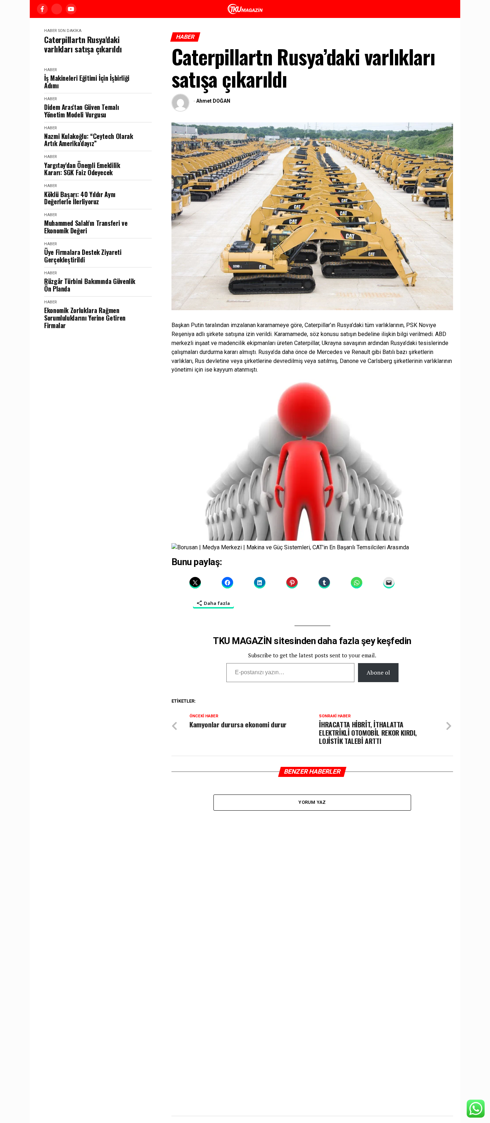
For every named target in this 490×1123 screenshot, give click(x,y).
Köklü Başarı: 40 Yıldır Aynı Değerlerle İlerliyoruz (80, 198)
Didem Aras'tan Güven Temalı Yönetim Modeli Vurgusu (81, 110)
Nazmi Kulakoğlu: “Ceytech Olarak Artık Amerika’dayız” (88, 139)
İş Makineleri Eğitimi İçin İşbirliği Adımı (86, 81)
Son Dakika (69, 30)
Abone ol (378, 672)
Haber (50, 30)
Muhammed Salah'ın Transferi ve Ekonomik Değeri (85, 226)
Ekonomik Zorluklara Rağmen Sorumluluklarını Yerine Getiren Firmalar (85, 318)
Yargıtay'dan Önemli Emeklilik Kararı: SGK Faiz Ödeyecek (82, 169)
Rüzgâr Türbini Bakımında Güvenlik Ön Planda (89, 285)
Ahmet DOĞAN (213, 101)
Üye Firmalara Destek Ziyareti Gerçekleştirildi (83, 255)
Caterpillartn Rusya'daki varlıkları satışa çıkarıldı (83, 44)
